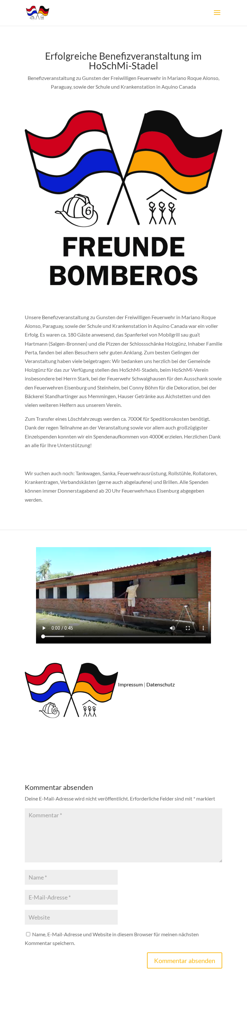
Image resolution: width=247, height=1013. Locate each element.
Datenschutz (160, 684)
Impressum (130, 684)
